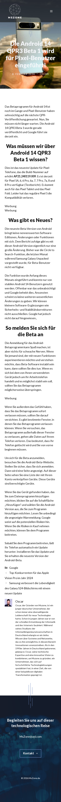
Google (13, 567)
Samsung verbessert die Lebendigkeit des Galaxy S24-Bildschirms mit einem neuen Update (30, 588)
